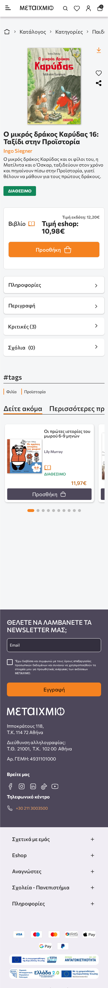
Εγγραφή (54, 689)
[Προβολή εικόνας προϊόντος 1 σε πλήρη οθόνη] (54, 86)
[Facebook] (10, 786)
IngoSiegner (17, 151)
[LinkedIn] (32, 786)
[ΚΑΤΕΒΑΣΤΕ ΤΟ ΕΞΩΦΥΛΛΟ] (98, 50)
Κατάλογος (33, 32)
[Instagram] (21, 786)
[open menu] (8, 8)
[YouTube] (54, 786)
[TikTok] (44, 786)
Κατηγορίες (69, 32)
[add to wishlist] (98, 73)
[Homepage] (36, 8)
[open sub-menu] (92, 839)
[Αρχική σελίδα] (6, 31)
